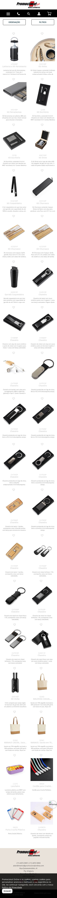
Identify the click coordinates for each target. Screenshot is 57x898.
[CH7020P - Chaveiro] (41, 595)
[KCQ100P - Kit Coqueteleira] (14, 185)
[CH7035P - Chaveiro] (42, 413)
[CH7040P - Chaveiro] (42, 550)
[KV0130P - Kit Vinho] (42, 49)
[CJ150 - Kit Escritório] (14, 140)
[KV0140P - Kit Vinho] (15, 682)
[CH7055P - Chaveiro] (14, 413)
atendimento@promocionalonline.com (28, 866)
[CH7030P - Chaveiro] (15, 595)
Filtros (42, 22)
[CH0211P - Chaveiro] (41, 639)
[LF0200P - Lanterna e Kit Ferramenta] (14, 49)
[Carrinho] (49, 13)
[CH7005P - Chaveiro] (42, 505)
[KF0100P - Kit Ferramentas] (14, 94)
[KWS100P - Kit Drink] (42, 140)
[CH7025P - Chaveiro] (42, 459)
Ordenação (14, 22)
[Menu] (8, 14)
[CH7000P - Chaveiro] (14, 368)
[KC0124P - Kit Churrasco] (42, 185)
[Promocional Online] (28, 4)
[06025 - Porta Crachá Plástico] (15, 813)
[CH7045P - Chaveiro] (14, 459)
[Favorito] (14, 34)
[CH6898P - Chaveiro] (14, 322)
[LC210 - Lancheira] (15, 769)
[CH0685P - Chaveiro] (42, 322)
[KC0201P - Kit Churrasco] (14, 231)
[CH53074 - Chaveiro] (41, 813)
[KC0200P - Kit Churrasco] (42, 231)
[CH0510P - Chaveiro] (42, 277)
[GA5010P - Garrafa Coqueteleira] (14, 277)
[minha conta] (39, 13)
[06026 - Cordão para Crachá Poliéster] (41, 769)
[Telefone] (18, 13)
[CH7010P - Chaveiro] (15, 639)
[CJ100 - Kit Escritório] (42, 94)
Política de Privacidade (12, 887)
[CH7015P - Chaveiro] (42, 368)
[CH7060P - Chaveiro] (14, 505)
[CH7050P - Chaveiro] (14, 550)
